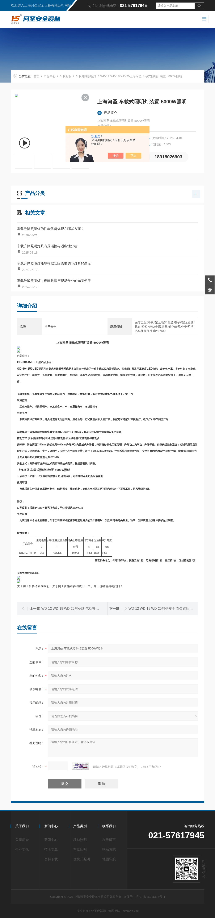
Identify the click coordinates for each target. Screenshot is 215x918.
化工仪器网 (98, 911)
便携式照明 (81, 859)
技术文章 (51, 849)
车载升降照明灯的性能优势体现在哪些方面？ (50, 229)
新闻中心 (51, 840)
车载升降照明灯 (86, 76)
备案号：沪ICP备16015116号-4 (144, 896)
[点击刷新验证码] (80, 766)
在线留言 (109, 840)
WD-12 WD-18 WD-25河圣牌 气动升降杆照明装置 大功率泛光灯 (89, 608)
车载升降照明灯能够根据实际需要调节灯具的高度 (54, 263)
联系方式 (109, 849)
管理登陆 (114, 911)
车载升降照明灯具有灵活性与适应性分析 (47, 246)
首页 (36, 76)
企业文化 (22, 849)
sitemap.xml (131, 911)
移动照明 (80, 840)
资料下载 (51, 859)
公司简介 (22, 840)
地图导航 (109, 859)
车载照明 (65, 76)
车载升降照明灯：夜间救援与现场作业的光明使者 (54, 280)
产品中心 (49, 76)
